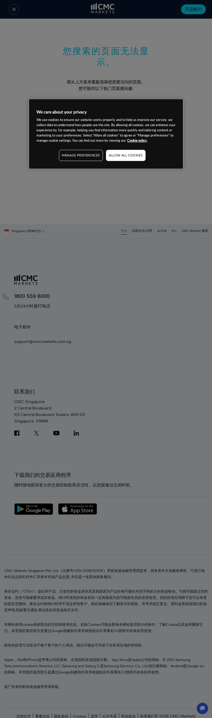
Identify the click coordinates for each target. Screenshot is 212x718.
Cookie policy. (137, 140)
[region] (106, 133)
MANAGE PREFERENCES (81, 155)
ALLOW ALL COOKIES (126, 155)
